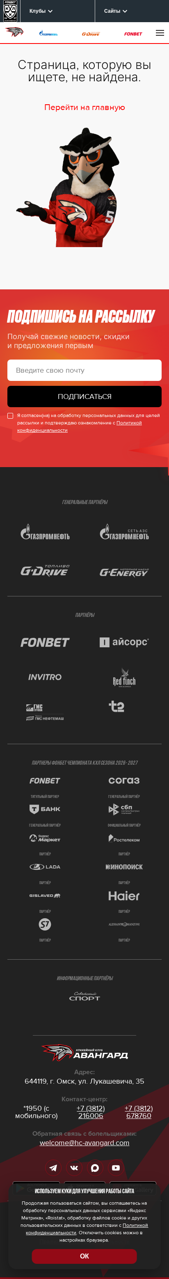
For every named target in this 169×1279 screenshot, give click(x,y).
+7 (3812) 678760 (139, 1112)
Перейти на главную (84, 107)
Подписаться (85, 396)
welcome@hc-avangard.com (85, 1142)
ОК (84, 1256)
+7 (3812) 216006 (91, 1112)
